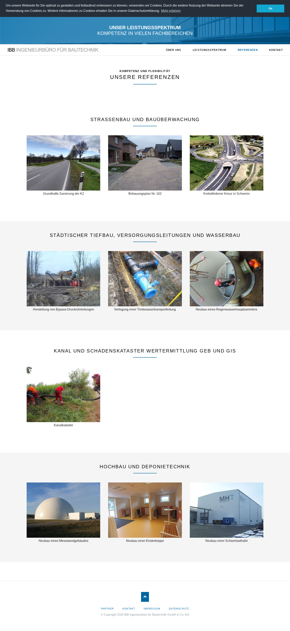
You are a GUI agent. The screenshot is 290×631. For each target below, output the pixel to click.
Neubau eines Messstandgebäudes (63, 540)
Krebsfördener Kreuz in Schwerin (226, 193)
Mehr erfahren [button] (171, 10)
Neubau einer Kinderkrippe (145, 540)
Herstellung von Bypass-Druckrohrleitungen (63, 309)
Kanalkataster (63, 425)
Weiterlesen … (74, 169)
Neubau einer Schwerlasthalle (226, 540)
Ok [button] (270, 8)
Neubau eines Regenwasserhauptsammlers (226, 309)
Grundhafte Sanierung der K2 (63, 193)
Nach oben (145, 597)
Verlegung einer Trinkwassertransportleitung (145, 309)
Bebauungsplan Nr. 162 (145, 193)
